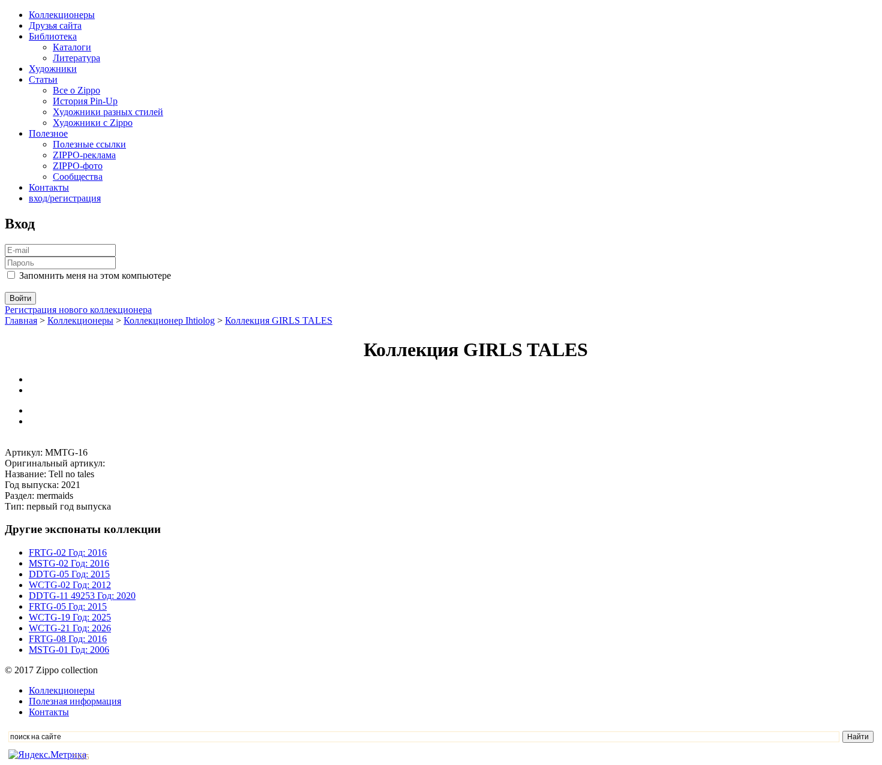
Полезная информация (75, 701)
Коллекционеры (62, 15)
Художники (53, 69)
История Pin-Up (85, 101)
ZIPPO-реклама (84, 155)
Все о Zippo (76, 90)
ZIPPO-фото (78, 166)
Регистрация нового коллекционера (78, 310)
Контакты (49, 187)
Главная (21, 320)
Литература (76, 58)
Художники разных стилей (108, 112)
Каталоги (72, 47)
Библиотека (53, 36)
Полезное (48, 133)
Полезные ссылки (89, 144)
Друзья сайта (55, 25)
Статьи (43, 79)
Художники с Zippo (93, 123)
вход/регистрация (65, 198)
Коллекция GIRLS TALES (278, 320)
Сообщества (78, 176)
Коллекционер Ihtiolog (169, 320)
